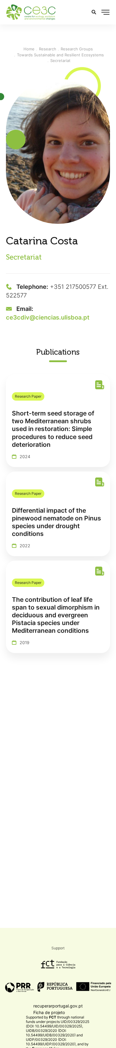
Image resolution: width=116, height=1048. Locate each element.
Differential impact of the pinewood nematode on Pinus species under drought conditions (56, 522)
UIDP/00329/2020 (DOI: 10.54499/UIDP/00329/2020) (51, 1041)
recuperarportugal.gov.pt (58, 1005)
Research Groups (77, 48)
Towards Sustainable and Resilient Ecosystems (60, 54)
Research (47, 48)
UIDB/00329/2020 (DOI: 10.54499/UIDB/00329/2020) (51, 1032)
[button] (105, 12)
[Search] (94, 12)
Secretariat (60, 60)
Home (29, 48)
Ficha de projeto (49, 1012)
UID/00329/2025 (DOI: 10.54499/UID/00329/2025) (57, 1023)
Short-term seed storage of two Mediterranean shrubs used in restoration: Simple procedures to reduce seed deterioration (53, 429)
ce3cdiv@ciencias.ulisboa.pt (48, 317)
